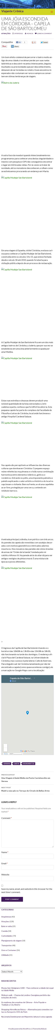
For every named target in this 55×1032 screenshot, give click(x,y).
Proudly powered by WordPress (19, 1029)
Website (5, 874)
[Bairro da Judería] (27, 116)
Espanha (7, 763)
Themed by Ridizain (40, 1029)
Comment (6, 818)
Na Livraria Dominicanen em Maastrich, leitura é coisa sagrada (26, 1017)
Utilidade (5, 955)
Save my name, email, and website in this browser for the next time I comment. (26, 890)
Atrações (5, 33)
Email (4, 863)
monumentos (28, 763)
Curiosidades (6, 936)
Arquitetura (6, 917)
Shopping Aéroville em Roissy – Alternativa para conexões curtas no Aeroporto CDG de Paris (27, 1010)
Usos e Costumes (8, 950)
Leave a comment (44, 33)
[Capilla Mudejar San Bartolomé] (27, 211)
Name (4, 852)
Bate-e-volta (6, 926)
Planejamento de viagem (11, 940)
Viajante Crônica (12, 11)
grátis (16, 763)
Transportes (6, 945)
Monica (30, 33)
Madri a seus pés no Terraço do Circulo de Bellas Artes (25, 789)
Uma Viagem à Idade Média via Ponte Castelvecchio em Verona (25, 778)
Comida (4, 931)
